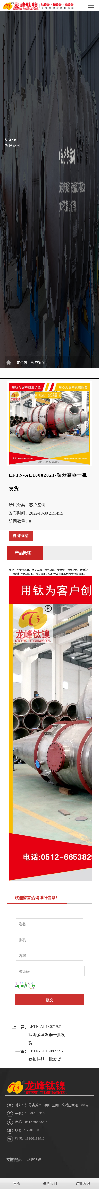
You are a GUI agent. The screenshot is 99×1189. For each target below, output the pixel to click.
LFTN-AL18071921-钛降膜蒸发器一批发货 (46, 1034)
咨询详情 (21, 536)
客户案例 (38, 363)
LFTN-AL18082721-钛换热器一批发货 (45, 1055)
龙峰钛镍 (34, 1160)
